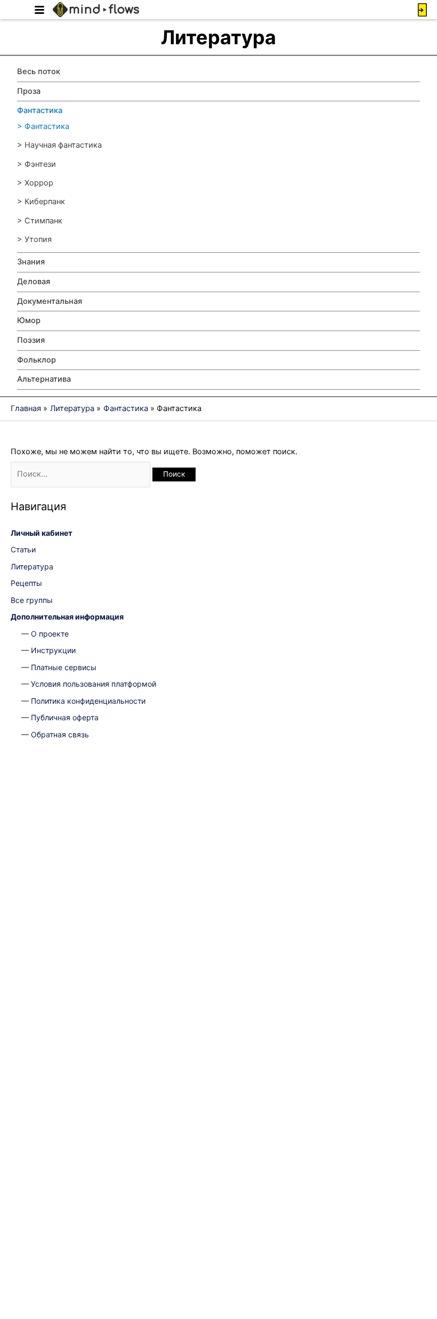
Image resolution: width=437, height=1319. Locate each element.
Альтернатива (44, 379)
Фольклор (36, 360)
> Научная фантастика (59, 145)
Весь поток (38, 71)
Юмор (29, 320)
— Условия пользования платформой (88, 683)
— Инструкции (48, 650)
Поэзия (31, 340)
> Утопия (34, 239)
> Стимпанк (39, 221)
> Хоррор (35, 183)
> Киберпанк (41, 201)
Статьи (23, 549)
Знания (31, 262)
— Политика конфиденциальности (83, 700)
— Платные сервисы (58, 667)
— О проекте (45, 633)
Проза (29, 91)
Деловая (33, 281)
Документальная (49, 301)
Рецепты (26, 583)
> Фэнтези (36, 164)
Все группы (32, 600)
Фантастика (39, 110)
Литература (32, 566)
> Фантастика (43, 126)
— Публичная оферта (60, 717)
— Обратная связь (55, 734)
